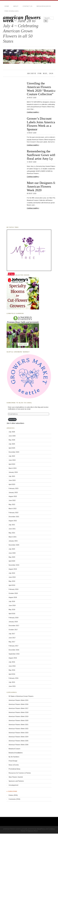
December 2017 (14, 625)
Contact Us (27, 6)
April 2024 (12, 464)
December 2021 (14, 516)
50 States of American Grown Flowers (21, 696)
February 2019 (13, 589)
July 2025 (12, 444)
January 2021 (13, 541)
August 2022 (13, 496)
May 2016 (12, 670)
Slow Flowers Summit (16, 777)
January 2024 (13, 472)
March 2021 (12, 537)
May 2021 (12, 533)
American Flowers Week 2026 (18, 744)
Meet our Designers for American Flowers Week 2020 (42, 186)
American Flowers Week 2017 (18, 708)
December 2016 (14, 650)
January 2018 (13, 621)
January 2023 (13, 492)
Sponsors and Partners (16, 781)
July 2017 (12, 633)
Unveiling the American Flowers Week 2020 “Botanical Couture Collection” (42, 88)
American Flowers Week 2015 (18, 700)
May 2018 (12, 609)
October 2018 (13, 593)
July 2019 (12, 573)
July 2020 (12, 549)
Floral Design (13, 761)
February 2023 (13, 488)
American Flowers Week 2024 (18, 736)
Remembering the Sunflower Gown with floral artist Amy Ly (41, 154)
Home (6, 6)
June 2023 (12, 480)
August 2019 (13, 569)
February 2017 (13, 646)
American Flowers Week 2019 (18, 716)
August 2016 (13, 658)
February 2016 (13, 678)
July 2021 (12, 524)
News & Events (14, 765)
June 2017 (12, 637)
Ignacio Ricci (33, 831)
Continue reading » (33, 112)
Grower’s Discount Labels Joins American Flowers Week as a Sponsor (42, 124)
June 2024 (12, 460)
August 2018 (13, 597)
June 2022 (12, 500)
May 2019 (12, 581)
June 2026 (12, 436)
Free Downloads (11, 11)
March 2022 (12, 508)
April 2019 (12, 585)
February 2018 (13, 617)
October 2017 (13, 629)
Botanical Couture (14, 748)
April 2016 (12, 674)
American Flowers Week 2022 (18, 728)
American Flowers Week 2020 (18, 720)
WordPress (41, 829)
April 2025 (12, 448)
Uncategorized (13, 785)
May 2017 (12, 642)
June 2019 (12, 577)
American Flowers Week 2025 (18, 741)
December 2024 (14, 452)
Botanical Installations (16, 753)
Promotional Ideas (14, 769)
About (15, 6)
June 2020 (12, 553)
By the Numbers (14, 757)
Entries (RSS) (13, 795)
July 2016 (12, 662)
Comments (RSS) (14, 799)
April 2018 (12, 613)
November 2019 (14, 565)
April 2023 (12, 484)
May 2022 (12, 504)
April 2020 (12, 561)
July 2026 (12, 432)
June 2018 (12, 605)
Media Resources (44, 6)
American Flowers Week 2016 (18, 704)
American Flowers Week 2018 (18, 712)
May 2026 (12, 440)
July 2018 (12, 601)
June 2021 (12, 529)
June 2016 (12, 666)
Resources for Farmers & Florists (20, 773)
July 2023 (12, 476)
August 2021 (13, 520)
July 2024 (12, 456)
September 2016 (14, 654)
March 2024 (12, 468)
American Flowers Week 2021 (18, 724)
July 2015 (12, 682)
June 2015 (12, 686)
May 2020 (12, 557)
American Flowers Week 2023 (18, 732)
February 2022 (13, 512)
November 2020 (14, 545)
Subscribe (12, 419)
